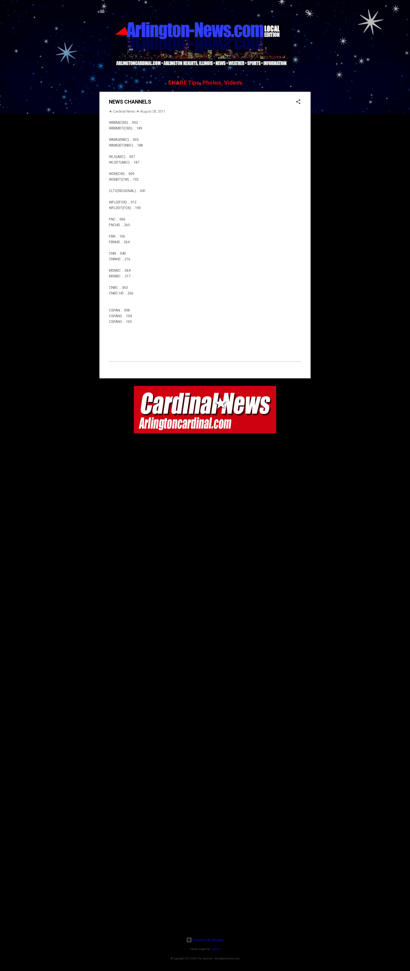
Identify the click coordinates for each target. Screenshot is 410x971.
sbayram (215, 949)
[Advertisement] (205, 902)
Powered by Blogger (208, 940)
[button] (298, 102)
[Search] (308, 13)
